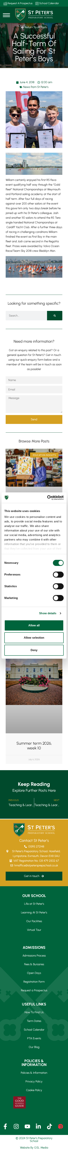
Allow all (34, 625)
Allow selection (34, 637)
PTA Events (34, 1038)
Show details (47, 613)
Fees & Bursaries (34, 964)
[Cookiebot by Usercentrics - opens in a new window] (48, 497)
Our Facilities (34, 921)
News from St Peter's (35, 87)
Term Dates (34, 1021)
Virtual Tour (34, 930)
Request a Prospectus (34, 990)
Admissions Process (34, 955)
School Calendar (49, 3)
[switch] (58, 575)
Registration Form (34, 981)
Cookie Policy (34, 1090)
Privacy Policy (34, 1081)
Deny (34, 650)
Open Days (34, 973)
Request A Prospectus (19, 3)
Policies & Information (34, 1072)
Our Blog (34, 1047)
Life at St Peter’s (34, 903)
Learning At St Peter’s (34, 912)
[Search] (54, 315)
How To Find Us (34, 1012)
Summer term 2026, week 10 (34, 745)
